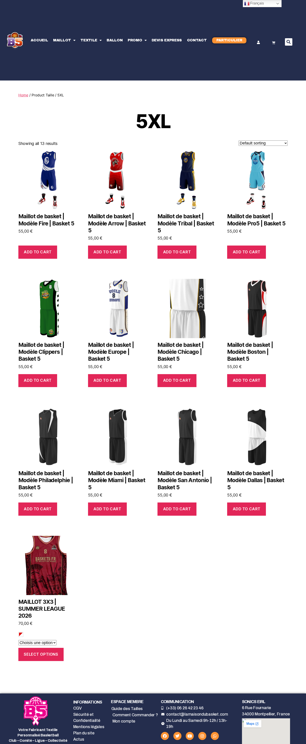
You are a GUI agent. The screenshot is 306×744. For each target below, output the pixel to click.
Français (257, 3)
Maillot (62, 40)
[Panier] (274, 42)
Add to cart (38, 252)
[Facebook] (165, 736)
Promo (135, 40)
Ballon (115, 40)
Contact (197, 40)
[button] (288, 42)
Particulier (229, 40)
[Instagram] (202, 736)
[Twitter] (177, 736)
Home (23, 95)
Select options (41, 654)
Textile (88, 40)
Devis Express (167, 40)
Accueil (39, 40)
